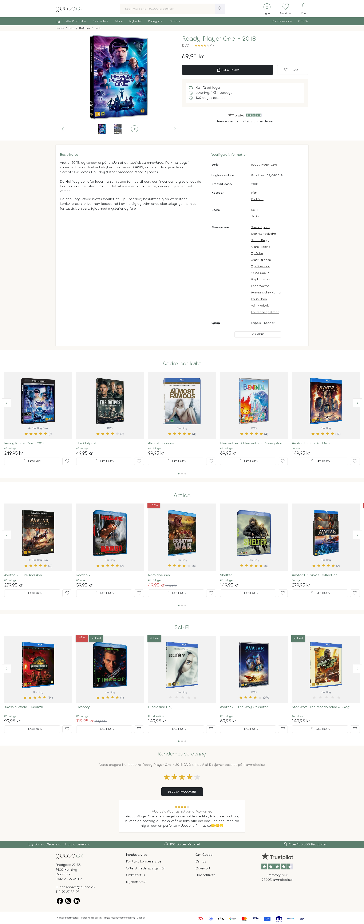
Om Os (303, 21)
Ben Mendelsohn (263, 234)
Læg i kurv (227, 70)
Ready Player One (264, 165)
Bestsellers (100, 21)
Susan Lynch (260, 227)
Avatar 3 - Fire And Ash (311, 443)
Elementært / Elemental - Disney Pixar (252, 443)
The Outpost (86, 443)
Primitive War (159, 575)
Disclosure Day (160, 707)
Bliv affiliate (205, 875)
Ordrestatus (135, 875)
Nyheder (135, 21)
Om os (200, 861)
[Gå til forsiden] (69, 855)
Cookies (141, 917)
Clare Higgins (260, 247)
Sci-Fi (255, 210)
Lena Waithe (260, 286)
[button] (63, 129)
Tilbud (119, 21)
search (220, 8)
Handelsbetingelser (68, 917)
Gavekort (202, 868)
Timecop (83, 707)
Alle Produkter (76, 21)
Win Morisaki (260, 306)
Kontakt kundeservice (143, 861)
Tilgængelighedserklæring (119, 917)
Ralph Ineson (260, 279)
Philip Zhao (259, 299)
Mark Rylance (261, 260)
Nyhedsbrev (135, 882)
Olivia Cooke (260, 273)
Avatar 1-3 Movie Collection (314, 575)
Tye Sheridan (260, 266)
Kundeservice (282, 21)
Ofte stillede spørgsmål (145, 868)
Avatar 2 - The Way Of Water (244, 707)
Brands (175, 21)
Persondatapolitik (91, 917)
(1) (204, 45)
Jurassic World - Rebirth (23, 707)
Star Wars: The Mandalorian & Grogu (321, 707)
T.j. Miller (257, 253)
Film (254, 193)
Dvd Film (257, 199)
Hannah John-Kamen (266, 293)
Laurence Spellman (265, 312)
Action (256, 216)
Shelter (226, 575)
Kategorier (155, 21)
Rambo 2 (83, 575)
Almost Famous (161, 443)
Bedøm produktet (182, 792)
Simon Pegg (260, 240)
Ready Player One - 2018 (24, 443)
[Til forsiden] (69, 8)
